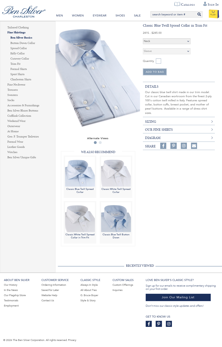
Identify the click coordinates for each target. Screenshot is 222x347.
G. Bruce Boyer (89, 295)
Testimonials (11, 300)
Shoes (120, 16)
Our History (10, 285)
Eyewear (99, 16)
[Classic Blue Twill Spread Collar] (80, 171)
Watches (12, 152)
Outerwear (13, 126)
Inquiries (117, 290)
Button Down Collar (22, 43)
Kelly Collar (17, 53)
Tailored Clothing (18, 27)
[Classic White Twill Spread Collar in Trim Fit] (80, 217)
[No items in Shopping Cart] (213, 13)
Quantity (148, 61)
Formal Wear (15, 141)
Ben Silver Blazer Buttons (22, 110)
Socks (10, 100)
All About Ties (88, 290)
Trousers (12, 89)
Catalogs (188, 4)
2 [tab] (100, 142)
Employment (11, 305)
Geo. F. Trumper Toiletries (23, 136)
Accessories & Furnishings (23, 105)
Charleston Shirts (20, 79)
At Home (13, 131)
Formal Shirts (18, 69)
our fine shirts (159, 129)
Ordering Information (53, 285)
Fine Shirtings (16, 32)
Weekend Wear (16, 121)
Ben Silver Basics (21, 37)
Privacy (72, 340)
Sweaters (12, 95)
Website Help (49, 295)
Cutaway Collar (19, 58)
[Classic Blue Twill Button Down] (116, 217)
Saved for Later (50, 290)
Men (59, 16)
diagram (152, 138)
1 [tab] (95, 142)
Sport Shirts (17, 74)
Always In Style (89, 285)
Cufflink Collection (19, 115)
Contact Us (47, 300)
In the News (11, 290)
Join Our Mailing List (178, 297)
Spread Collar (18, 48)
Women (78, 16)
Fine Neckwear (16, 84)
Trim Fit (15, 63)
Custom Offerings (123, 285)
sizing (150, 121)
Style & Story (88, 300)
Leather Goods (16, 146)
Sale (137, 16)
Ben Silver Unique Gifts (21, 157)
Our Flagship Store (15, 295)
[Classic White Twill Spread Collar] (116, 171)
